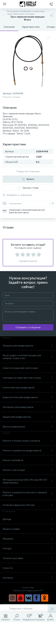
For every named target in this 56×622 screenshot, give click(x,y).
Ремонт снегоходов (14, 470)
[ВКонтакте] (28, 598)
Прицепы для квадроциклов (18, 345)
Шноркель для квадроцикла (18, 407)
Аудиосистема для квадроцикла (20, 397)
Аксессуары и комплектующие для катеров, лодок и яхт (22, 357)
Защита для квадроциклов (17, 416)
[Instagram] (12, 598)
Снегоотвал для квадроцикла (18, 387)
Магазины (8, 538)
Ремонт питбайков (13, 460)
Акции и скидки (11, 528)
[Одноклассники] (44, 598)
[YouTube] (20, 598)
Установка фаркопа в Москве (19, 505)
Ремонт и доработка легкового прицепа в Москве (25, 494)
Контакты (8, 577)
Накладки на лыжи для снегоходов (22, 377)
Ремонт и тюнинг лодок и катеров (21, 440)
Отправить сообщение (28, 327)
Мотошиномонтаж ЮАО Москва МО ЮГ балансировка (25, 481)
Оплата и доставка (13, 558)
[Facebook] (36, 598)
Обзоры (7, 548)
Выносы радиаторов (14, 426)
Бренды (7, 519)
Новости (8, 568)
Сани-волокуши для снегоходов (20, 368)
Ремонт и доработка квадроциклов (22, 450)
